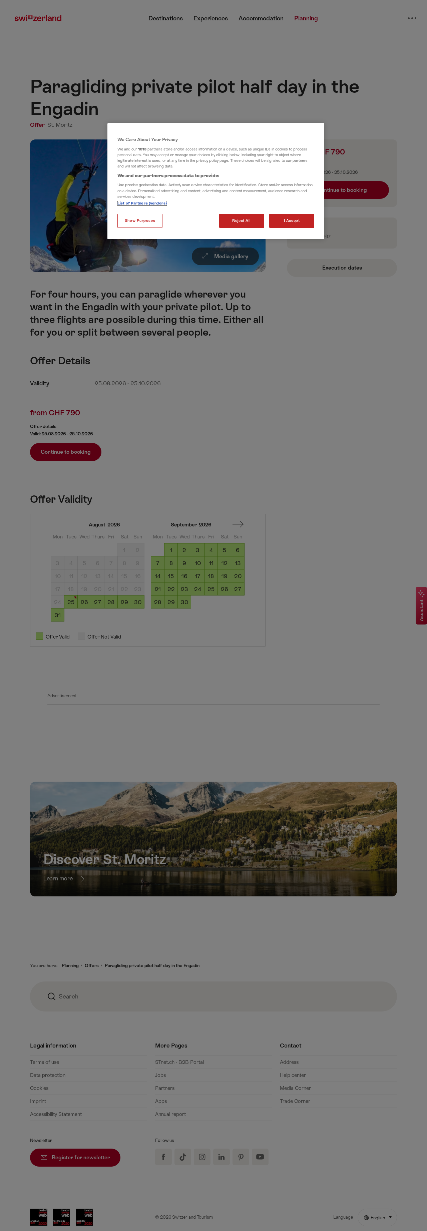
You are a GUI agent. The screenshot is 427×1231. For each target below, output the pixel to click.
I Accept (292, 221)
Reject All (241, 221)
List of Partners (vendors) (142, 203)
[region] (215, 181)
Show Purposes (140, 221)
